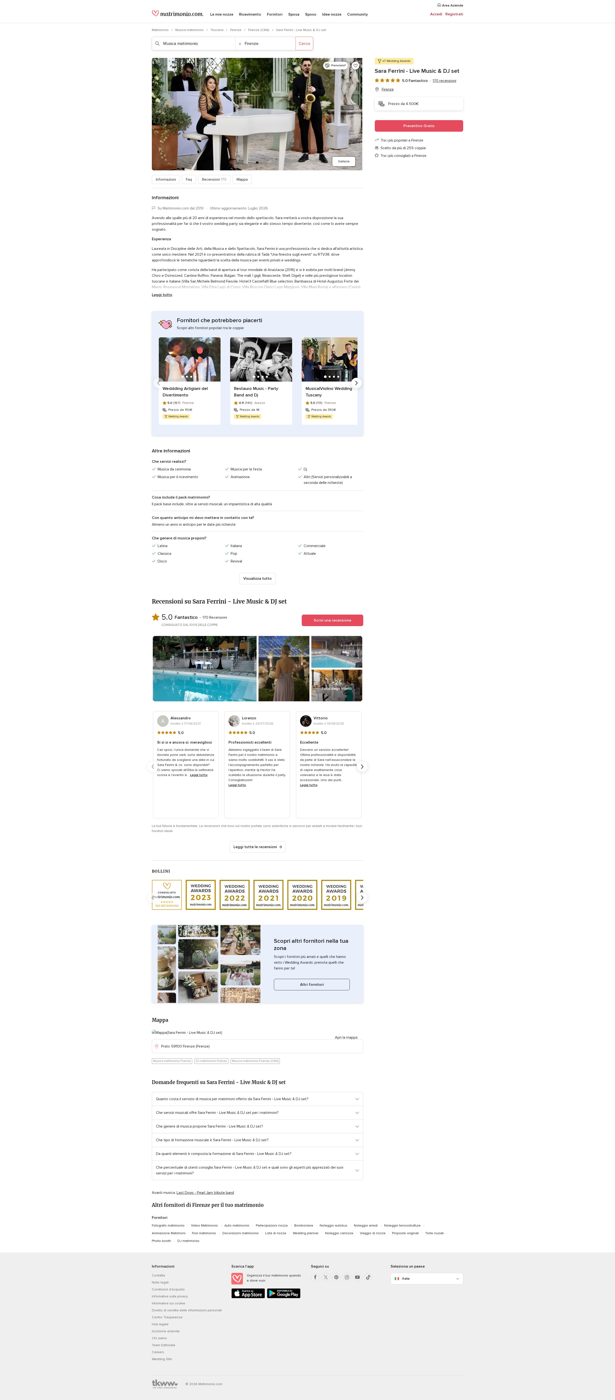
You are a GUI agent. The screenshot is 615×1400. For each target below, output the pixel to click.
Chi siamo (159, 1338)
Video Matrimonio (204, 1225)
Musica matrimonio (190, 30)
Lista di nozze (275, 1233)
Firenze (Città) (259, 30)
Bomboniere (303, 1225)
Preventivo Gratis (419, 125)
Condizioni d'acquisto (168, 1289)
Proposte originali (405, 1233)
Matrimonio (161, 30)
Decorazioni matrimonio (240, 1233)
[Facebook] (315, 1277)
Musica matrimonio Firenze (172, 1061)
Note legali (160, 1282)
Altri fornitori (312, 984)
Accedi (436, 14)
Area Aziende (452, 5)
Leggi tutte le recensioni (255, 847)
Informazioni (166, 179)
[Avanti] (356, 383)
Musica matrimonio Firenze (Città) (255, 1061)
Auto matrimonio (236, 1225)
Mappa (242, 179)
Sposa (293, 14)
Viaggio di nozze (373, 1233)
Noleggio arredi (366, 1225)
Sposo (310, 14)
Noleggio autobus (333, 1225)
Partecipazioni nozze (272, 1225)
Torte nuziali (434, 1233)
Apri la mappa (346, 1037)
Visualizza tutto (257, 578)
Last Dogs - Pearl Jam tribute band (205, 1192)
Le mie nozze (221, 14)
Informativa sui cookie (168, 1303)
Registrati (454, 14)
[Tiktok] (368, 1277)
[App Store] (248, 1297)
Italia (406, 1279)
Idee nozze (331, 14)
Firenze (236, 30)
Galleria (344, 161)
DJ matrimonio (188, 1241)
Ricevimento (250, 14)
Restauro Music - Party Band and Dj (256, 392)
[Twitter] (325, 1277)
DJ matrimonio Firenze (211, 1061)
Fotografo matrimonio (168, 1225)
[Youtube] (357, 1277)
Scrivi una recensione (332, 620)
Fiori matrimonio (204, 1233)
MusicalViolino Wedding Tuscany (329, 392)
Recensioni (214, 179)
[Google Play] (284, 1297)
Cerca (304, 43)
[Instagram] (347, 1277)
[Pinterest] (336, 1277)
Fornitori (275, 14)
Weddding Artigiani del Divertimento (185, 392)
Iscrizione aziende (166, 1331)
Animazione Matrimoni (168, 1233)
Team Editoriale (163, 1345)
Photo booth (161, 1241)
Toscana (217, 30)
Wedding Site (162, 1359)
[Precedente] (158, 383)
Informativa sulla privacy (170, 1296)
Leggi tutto (162, 294)
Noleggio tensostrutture (402, 1225)
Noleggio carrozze (339, 1233)
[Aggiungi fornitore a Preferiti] (355, 65)
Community (357, 14)
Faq (189, 179)
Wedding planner (306, 1233)
